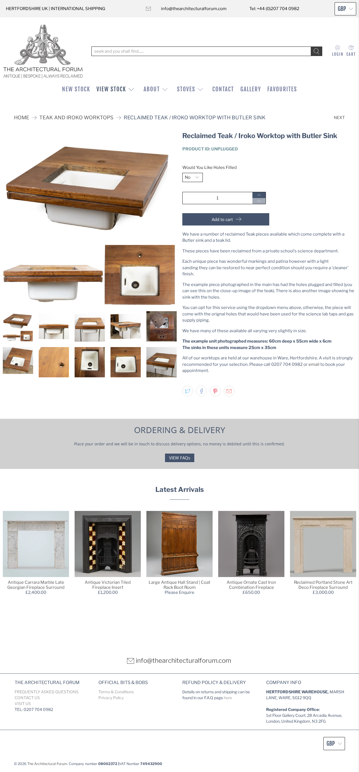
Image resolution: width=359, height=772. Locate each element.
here (228, 697)
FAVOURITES (282, 89)
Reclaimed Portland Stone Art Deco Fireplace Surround (323, 585)
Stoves (186, 89)
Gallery (250, 89)
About (152, 89)
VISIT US (23, 703)
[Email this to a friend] (229, 391)
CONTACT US (27, 697)
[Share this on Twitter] (187, 391)
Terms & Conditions (116, 691)
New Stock (76, 89)
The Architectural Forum (47, 764)
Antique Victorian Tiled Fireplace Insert (108, 585)
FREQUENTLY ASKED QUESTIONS (47, 691)
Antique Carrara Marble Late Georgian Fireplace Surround (36, 585)
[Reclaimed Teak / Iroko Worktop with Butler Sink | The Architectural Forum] (90, 219)
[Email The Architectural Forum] (148, 8)
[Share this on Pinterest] (215, 391)
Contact (223, 89)
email (314, 364)
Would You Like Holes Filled (209, 167)
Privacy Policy (111, 697)
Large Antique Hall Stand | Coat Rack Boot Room (179, 585)
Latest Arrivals (179, 489)
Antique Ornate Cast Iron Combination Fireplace (251, 585)
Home (21, 117)
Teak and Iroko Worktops (76, 117)
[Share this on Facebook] (201, 391)
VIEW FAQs (179, 458)
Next (339, 117)
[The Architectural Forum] (43, 51)
